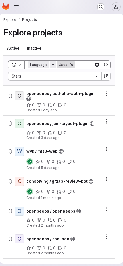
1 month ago (51, 198)
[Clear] (97, 64)
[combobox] (54, 76)
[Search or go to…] (100, 6)
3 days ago (50, 138)
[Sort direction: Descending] (106, 76)
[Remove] (71, 64)
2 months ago (52, 225)
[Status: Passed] (29, 161)
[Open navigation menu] (16, 6)
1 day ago (49, 110)
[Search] (106, 64)
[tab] (13, 48)
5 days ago (50, 168)
